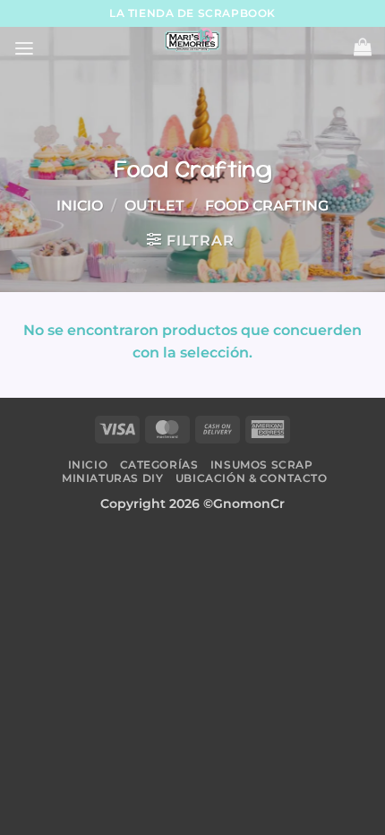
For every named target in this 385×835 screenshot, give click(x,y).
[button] (24, 49)
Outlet (154, 205)
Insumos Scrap (261, 464)
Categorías (159, 464)
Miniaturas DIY (112, 478)
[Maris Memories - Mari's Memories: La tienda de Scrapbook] (192, 40)
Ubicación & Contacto (251, 478)
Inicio (79, 205)
